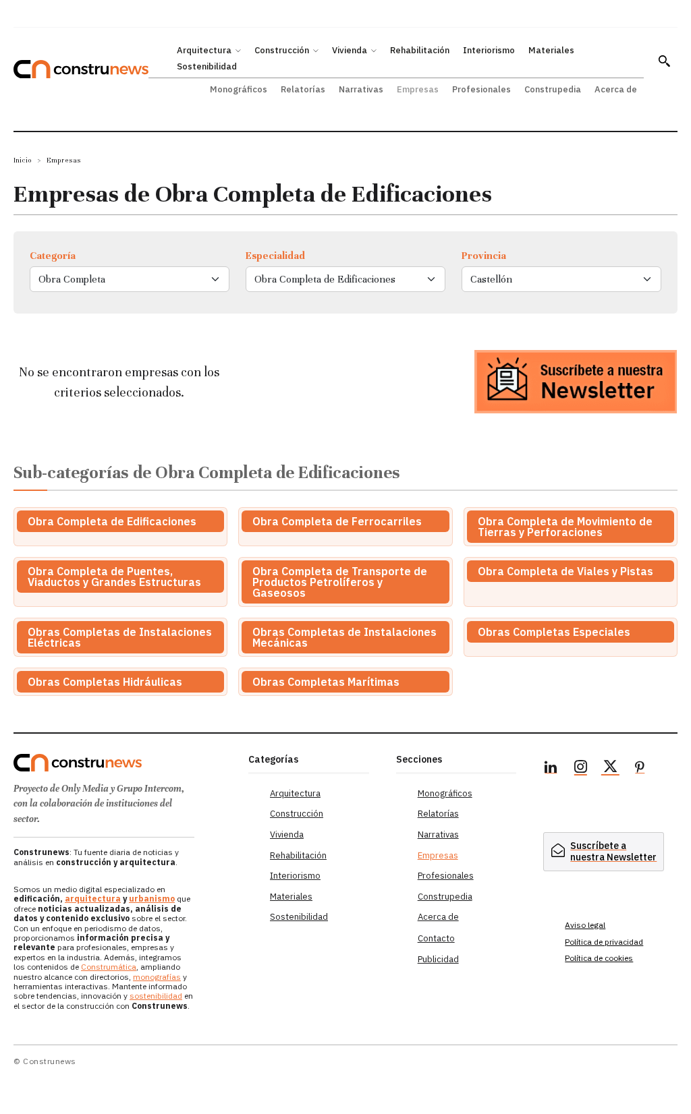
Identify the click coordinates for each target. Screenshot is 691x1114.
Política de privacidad (604, 942)
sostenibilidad (156, 996)
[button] (664, 60)
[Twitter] (610, 769)
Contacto (436, 938)
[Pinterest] (640, 769)
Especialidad (275, 256)
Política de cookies (599, 958)
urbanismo (152, 898)
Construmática (108, 967)
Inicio (22, 160)
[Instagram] (580, 769)
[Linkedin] (550, 769)
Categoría (53, 256)
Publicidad (438, 959)
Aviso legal (585, 925)
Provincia (484, 256)
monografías (157, 977)
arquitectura (93, 898)
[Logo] (124, 762)
